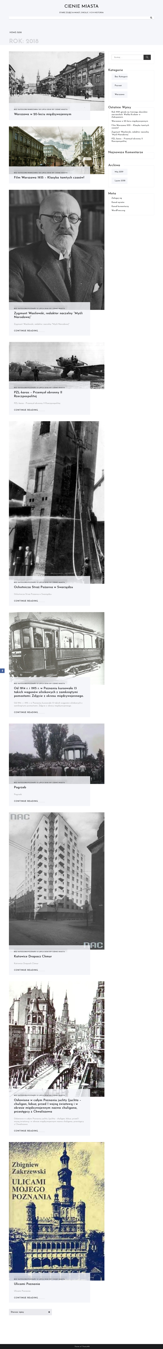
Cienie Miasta (81, 6)
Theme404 (86, 1346)
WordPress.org (118, 211)
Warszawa (33, 109)
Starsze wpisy (17, 1312)
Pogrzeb (20, 787)
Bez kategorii (20, 109)
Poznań (32, 308)
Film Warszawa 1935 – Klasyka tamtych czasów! (49, 177)
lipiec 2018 (120, 181)
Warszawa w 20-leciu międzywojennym (42, 114)
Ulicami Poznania (27, 1284)
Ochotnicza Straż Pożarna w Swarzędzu (43, 587)
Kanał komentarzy (120, 206)
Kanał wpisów (118, 202)
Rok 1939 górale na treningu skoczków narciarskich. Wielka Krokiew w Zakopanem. (129, 114)
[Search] (151, 18)
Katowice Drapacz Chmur (33, 956)
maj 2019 (119, 172)
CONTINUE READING (26, 331)
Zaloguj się (117, 198)
